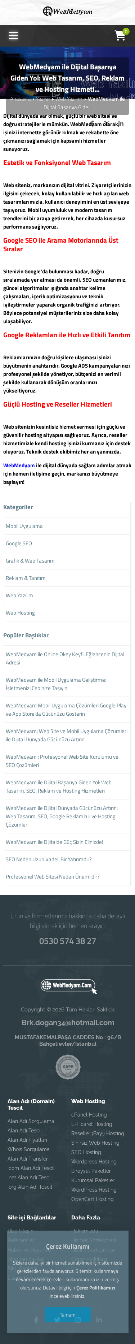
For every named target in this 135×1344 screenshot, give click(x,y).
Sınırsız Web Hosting (95, 1143)
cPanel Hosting (89, 1115)
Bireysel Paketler (91, 1171)
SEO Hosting (86, 1152)
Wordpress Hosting (94, 1162)
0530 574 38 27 (67, 940)
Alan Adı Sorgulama (31, 1121)
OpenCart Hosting (92, 1199)
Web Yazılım (68, 99)
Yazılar (43, 99)
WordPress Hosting (94, 1190)
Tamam (68, 1314)
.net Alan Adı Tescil (30, 1177)
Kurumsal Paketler (92, 1180)
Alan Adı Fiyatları (27, 1140)
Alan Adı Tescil (25, 1130)
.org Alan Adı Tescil (30, 1187)
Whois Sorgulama (29, 1149)
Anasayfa (20, 99)
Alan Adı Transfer (28, 1159)
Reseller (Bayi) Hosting (97, 1133)
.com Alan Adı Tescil (31, 1168)
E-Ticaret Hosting (91, 1124)
